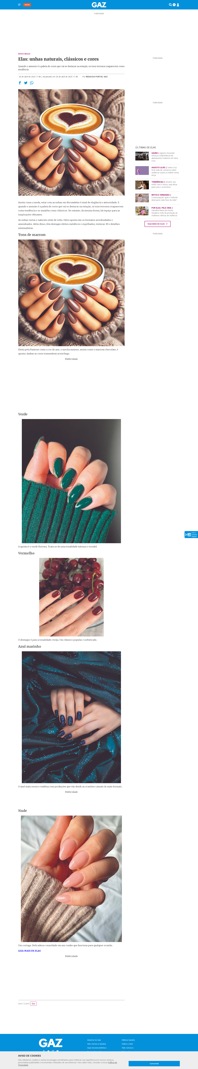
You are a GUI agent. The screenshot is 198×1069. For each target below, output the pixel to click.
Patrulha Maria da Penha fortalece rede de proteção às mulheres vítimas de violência (165, 211)
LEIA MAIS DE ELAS (29, 950)
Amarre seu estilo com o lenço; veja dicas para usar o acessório (164, 184)
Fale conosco (127, 1047)
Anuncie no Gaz (94, 1040)
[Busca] (170, 5)
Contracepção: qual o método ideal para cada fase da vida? (165, 197)
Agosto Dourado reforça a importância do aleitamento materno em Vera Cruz (165, 157)
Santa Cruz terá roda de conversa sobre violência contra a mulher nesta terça (165, 171)
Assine (27, 5)
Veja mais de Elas (156, 224)
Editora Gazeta (128, 1040)
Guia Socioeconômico (96, 1047)
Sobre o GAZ (127, 1044)
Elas (33, 1003)
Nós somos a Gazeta (96, 1044)
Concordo (154, 1063)
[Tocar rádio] (174, 5)
